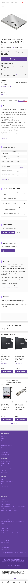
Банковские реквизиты (6, 445)
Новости (3, 438)
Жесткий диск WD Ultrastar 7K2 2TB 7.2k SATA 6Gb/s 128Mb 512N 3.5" (5, 407)
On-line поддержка (6, 461)
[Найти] (23, 2)
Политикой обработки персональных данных (11, 575)
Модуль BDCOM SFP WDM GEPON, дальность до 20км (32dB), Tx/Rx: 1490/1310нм (20, 407)
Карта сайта (4, 472)
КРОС (2, 488)
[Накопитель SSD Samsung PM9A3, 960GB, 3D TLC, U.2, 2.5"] (7, 343)
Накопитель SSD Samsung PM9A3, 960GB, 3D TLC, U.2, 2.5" (6, 359)
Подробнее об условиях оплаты (10, 309)
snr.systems (3, 490)
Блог (2, 479)
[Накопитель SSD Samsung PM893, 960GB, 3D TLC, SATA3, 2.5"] (21, 343)
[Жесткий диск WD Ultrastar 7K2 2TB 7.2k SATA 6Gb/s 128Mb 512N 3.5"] (7, 392)
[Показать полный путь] (3, 6)
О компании (4, 436)
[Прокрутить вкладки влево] (1, 100)
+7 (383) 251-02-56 (5, 540)
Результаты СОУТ (5, 452)
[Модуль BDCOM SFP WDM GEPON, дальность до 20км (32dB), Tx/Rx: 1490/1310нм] (21, 393)
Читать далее (4, 94)
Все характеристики (6, 86)
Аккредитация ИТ (5, 454)
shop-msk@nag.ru (5, 504)
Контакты (3, 443)
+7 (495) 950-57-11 (5, 502)
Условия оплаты (5, 463)
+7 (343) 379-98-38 (5, 519)
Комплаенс (4, 470)
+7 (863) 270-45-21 (5, 530)
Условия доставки (5, 465)
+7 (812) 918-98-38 (5, 550)
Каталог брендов (5, 450)
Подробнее (4, 138)
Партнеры (3, 447)
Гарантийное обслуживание (8, 468)
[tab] (11, 100)
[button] (26, 2)
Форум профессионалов (7, 484)
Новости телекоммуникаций (8, 481)
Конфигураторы (5, 493)
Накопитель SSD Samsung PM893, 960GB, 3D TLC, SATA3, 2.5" (19, 359)
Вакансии (3, 440)
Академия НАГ (4, 486)
